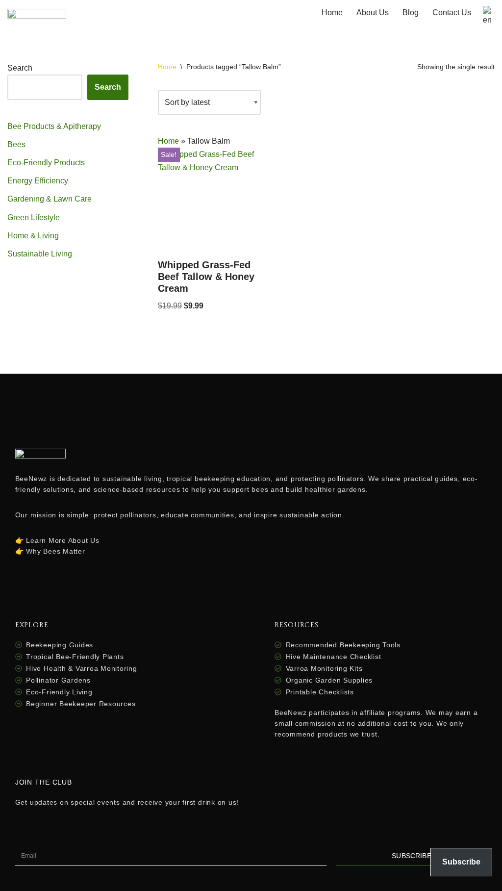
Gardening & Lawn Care (49, 199)
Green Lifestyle (33, 217)
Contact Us (451, 12)
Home (332, 12)
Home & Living (33, 235)
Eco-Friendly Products (46, 162)
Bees (16, 144)
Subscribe (461, 862)
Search (19, 68)
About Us (372, 12)
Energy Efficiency (37, 181)
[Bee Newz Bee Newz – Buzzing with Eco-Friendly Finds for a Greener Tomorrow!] (36, 16)
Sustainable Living (39, 254)
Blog (410, 12)
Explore (32, 625)
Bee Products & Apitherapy (54, 126)
